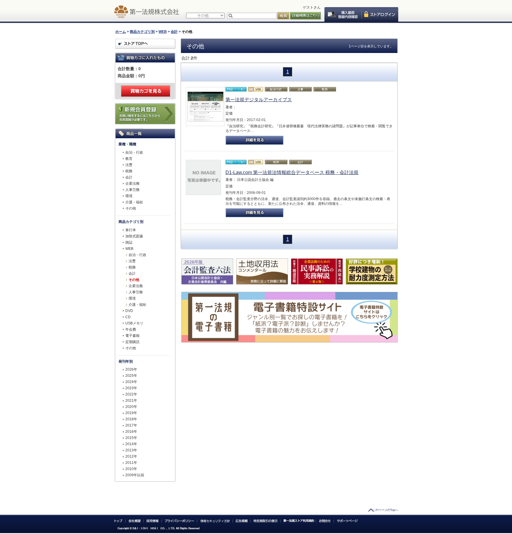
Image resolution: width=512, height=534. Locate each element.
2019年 (131, 413)
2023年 (131, 388)
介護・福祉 (134, 202)
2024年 (131, 382)
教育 (128, 159)
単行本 (130, 230)
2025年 (131, 376)
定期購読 (132, 342)
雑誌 (128, 242)
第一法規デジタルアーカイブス (258, 99)
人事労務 (132, 190)
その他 (130, 208)
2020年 (131, 407)
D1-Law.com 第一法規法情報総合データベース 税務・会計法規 (292, 172)
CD (128, 317)
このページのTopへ (385, 510)
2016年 (131, 432)
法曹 (128, 165)
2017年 (131, 425)
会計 (174, 32)
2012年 (131, 456)
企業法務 (132, 183)
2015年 (131, 438)
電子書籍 (132, 336)
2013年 (131, 450)
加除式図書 (134, 236)
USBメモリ (134, 323)
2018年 (131, 419)
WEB (163, 32)
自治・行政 (134, 152)
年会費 (130, 329)
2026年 (131, 369)
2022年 (131, 394)
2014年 (131, 444)
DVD (129, 311)
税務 (128, 171)
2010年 (131, 469)
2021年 (131, 400)
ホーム (120, 32)
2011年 (131, 463)
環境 (128, 196)
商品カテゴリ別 (142, 32)
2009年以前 (134, 475)
